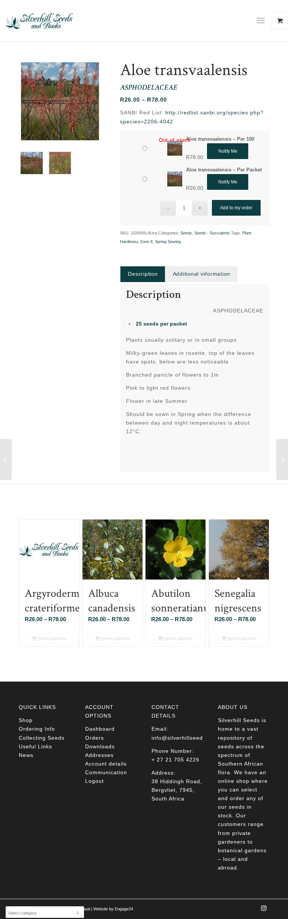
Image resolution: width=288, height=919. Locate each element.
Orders (94, 738)
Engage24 (124, 909)
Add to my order (236, 207)
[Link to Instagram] (263, 910)
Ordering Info (37, 729)
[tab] (142, 274)
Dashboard (100, 729)
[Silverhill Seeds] (39, 20)
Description (143, 274)
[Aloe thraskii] (6, 459)
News (26, 755)
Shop (26, 720)
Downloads (100, 746)
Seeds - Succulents (212, 233)
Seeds (186, 233)
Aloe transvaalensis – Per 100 (220, 139)
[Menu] (261, 20)
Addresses (99, 755)
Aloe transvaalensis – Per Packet (224, 170)
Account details (106, 764)
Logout (94, 781)
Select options (51, 638)
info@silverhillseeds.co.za (187, 738)
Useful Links (35, 746)
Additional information (202, 274)
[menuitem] (263, 20)
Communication (106, 772)
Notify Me (227, 151)
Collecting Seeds (41, 738)
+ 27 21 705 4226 (176, 760)
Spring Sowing (168, 241)
